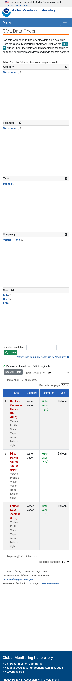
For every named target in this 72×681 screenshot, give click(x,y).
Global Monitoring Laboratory (34, 10)
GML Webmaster (50, 583)
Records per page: (50, 385)
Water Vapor (10, 72)
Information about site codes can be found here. (42, 357)
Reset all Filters (13, 372)
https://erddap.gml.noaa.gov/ (18, 579)
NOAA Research (14, 671)
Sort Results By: (35, 373)
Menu (7, 22)
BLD (5, 295)
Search (12, 352)
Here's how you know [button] (17, 5)
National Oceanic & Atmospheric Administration (34, 667)
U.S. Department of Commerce (23, 663)
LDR (5, 303)
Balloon (7, 183)
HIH (5, 299)
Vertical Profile (12, 239)
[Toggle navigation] (64, 22)
